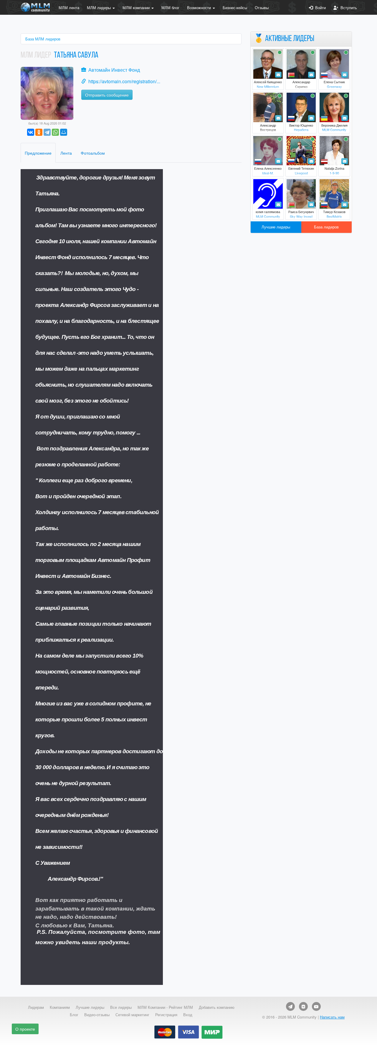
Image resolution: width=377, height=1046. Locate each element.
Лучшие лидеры (276, 227)
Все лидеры (121, 1007)
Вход (187, 1014)
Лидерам (36, 1007)
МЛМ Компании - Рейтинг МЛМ (165, 1007)
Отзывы (262, 7)
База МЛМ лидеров (42, 39)
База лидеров (326, 227)
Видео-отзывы (97, 1014)
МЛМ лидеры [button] (99, 7)
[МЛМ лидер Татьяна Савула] (47, 92)
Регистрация (166, 1014)
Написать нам (332, 1017)
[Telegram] (47, 132)
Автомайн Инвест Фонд (114, 69)
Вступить (347, 7)
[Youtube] (316, 1006)
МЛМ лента (69, 7)
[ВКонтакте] (30, 132)
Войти (319, 7)
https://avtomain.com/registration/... (124, 81)
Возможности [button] (199, 7)
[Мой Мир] (63, 132)
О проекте (25, 1029)
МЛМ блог (170, 7)
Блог (74, 1014)
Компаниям (60, 1007)
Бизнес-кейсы (235, 7)
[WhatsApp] (55, 132)
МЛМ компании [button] (137, 7)
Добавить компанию (216, 1007)
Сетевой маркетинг (132, 1014)
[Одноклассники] (38, 132)
